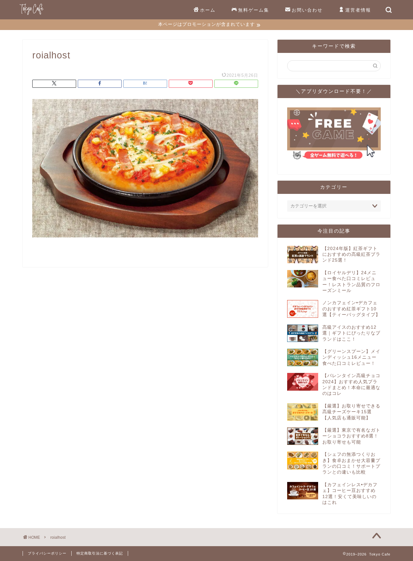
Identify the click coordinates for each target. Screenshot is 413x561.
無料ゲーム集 (253, 10)
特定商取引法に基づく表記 (99, 553)
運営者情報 (358, 10)
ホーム (208, 10)
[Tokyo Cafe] (31, 14)
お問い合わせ (307, 10)
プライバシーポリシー (47, 553)
